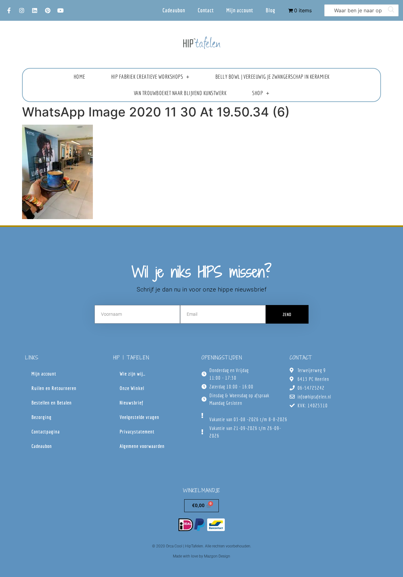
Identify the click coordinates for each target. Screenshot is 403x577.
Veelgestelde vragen (139, 417)
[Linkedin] (34, 10)
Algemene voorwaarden (142, 446)
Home (79, 76)
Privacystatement (137, 431)
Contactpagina (45, 431)
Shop (257, 93)
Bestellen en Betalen (51, 402)
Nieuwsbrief (131, 402)
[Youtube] (60, 10)
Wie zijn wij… (132, 373)
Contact (206, 10)
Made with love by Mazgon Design (201, 556)
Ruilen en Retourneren (54, 388)
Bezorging (41, 417)
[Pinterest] (47, 10)
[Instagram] (21, 10)
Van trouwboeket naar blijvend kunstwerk (180, 93)
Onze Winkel (132, 388)
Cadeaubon (173, 10)
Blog (270, 10)
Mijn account (239, 10)
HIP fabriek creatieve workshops (147, 76)
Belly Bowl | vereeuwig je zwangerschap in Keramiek (272, 76)
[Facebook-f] (8, 10)
